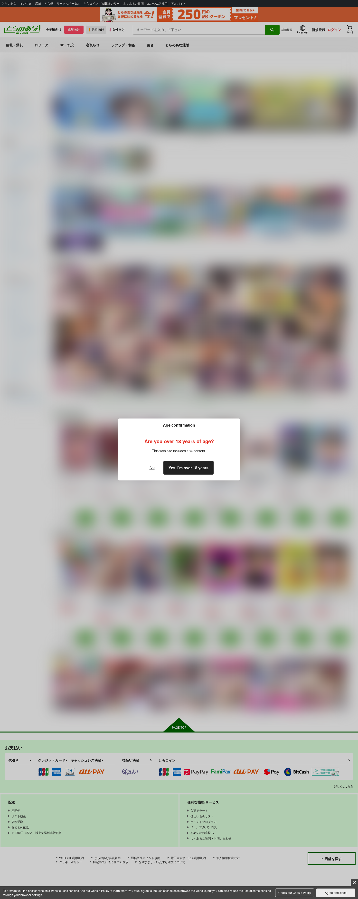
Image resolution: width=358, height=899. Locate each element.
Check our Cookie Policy (294, 892)
